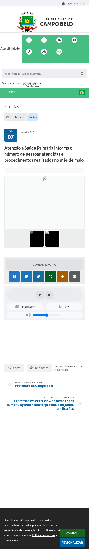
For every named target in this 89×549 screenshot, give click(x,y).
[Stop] (49, 295)
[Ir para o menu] (81, 51)
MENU (13, 92)
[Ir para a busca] (26, 60)
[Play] (40, 295)
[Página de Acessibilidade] (59, 51)
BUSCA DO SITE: (14, 67)
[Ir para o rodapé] (35, 60)
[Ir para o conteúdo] (71, 51)
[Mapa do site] (44, 51)
